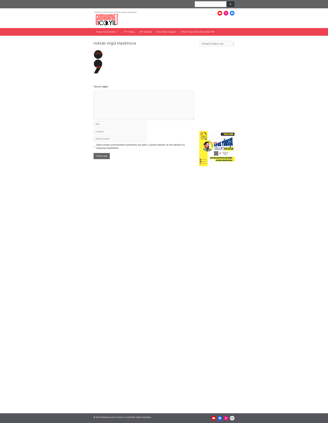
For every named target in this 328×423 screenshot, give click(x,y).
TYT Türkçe (129, 32)
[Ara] (230, 4)
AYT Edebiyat (146, 32)
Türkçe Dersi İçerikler (106, 32)
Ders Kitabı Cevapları (166, 32)
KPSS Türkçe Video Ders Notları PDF (198, 32)
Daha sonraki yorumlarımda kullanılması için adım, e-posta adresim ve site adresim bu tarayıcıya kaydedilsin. (140, 146)
